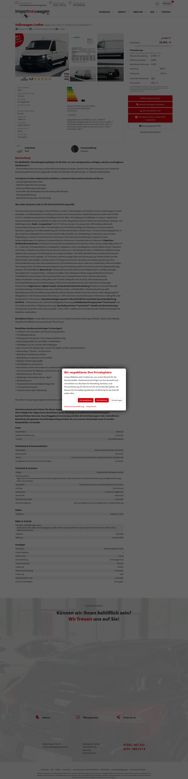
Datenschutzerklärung (74, 406)
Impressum (91, 406)
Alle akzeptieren (86, 400)
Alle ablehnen (101, 400)
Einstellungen (117, 400)
